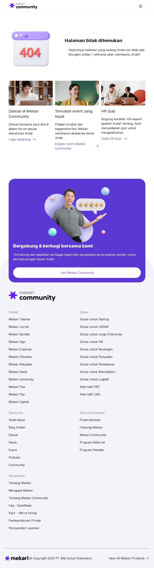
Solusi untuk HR (91, 342)
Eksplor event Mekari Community (70, 146)
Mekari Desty (18, 372)
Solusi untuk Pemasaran (97, 364)
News (13, 442)
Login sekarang (19, 139)
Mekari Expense (20, 349)
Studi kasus (17, 420)
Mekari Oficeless (20, 357)
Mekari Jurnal (19, 327)
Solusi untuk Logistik (94, 379)
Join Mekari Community (77, 273)
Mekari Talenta (19, 319)
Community (17, 465)
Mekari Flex (17, 387)
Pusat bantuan (90, 420)
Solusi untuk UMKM (94, 327)
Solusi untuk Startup (94, 319)
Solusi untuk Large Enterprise (101, 334)
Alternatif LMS (90, 394)
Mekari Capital (19, 402)
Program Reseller (92, 450)
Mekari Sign (17, 342)
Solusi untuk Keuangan (96, 349)
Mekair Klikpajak (20, 364)
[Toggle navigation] (141, 6)
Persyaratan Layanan (24, 528)
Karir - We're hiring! (23, 513)
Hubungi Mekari (91, 427)
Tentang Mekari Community (28, 498)
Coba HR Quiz (111, 138)
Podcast (14, 457)
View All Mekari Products (127, 558)
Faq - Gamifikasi (20, 505)
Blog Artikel (17, 427)
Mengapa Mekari (21, 490)
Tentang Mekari (20, 483)
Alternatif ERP (90, 387)
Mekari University (21, 379)
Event (13, 450)
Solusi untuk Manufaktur (97, 372)
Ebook (13, 435)
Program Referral (92, 442)
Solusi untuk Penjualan (96, 357)
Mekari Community (93, 435)
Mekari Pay (17, 394)
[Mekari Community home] (23, 6)
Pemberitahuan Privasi (25, 520)
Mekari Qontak (19, 334)
